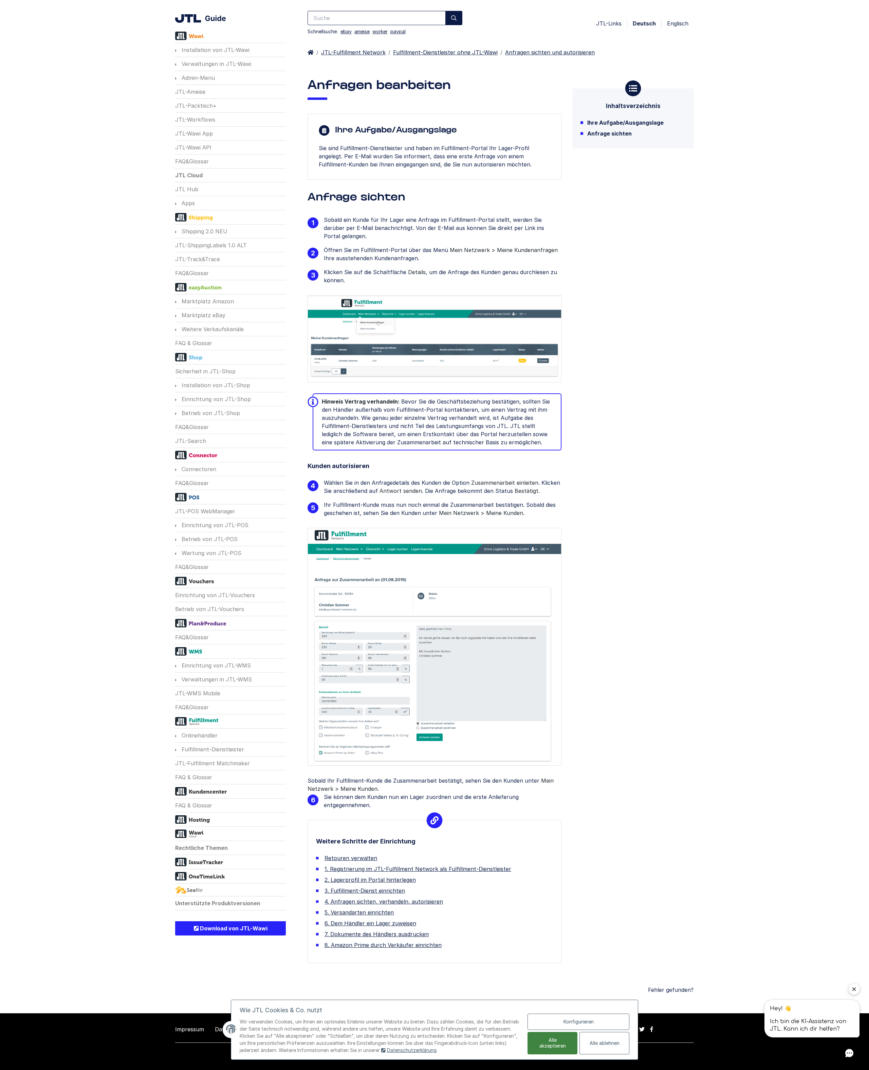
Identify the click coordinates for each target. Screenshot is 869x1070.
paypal (398, 31)
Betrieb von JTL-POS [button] (209, 539)
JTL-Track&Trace (197, 259)
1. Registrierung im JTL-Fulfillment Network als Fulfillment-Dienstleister (418, 869)
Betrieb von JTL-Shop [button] (210, 413)
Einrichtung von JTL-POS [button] (214, 525)
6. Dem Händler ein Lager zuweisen (370, 923)
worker (380, 31)
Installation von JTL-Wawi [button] (214, 50)
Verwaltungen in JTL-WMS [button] (216, 679)
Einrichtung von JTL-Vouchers (215, 595)
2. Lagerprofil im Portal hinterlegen (370, 879)
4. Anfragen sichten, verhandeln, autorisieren (384, 901)
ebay (346, 31)
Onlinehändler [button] (199, 735)
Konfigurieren (578, 1021)
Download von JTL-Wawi (233, 928)
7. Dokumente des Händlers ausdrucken (377, 934)
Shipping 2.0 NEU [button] (203, 231)
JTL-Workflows (195, 119)
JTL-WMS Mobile (197, 693)
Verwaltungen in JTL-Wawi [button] (215, 63)
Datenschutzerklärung (412, 1050)
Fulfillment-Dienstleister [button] (212, 749)
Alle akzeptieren (552, 1043)
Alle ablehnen (605, 1043)
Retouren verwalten (351, 858)
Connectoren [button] (198, 469)
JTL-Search (190, 441)
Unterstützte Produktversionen (217, 903)
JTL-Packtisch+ (196, 105)
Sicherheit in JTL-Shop (205, 371)
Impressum (189, 1029)
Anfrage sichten (609, 133)
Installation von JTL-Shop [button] (215, 385)
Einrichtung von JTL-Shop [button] (215, 399)
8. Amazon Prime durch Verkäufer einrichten (383, 945)
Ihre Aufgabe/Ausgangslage (625, 122)
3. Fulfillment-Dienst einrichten (365, 890)
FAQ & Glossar (193, 343)
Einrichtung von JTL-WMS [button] (215, 665)
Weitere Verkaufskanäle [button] (212, 329)
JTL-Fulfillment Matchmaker (212, 763)
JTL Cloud (189, 175)
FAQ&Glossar (192, 161)
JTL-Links (609, 23)
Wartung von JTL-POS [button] (210, 553)
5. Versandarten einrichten (359, 912)
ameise (362, 31)
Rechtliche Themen (201, 847)
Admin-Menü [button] (197, 77)
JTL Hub (186, 189)
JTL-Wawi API (193, 147)
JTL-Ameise (190, 91)
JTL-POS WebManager (205, 511)
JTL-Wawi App (194, 133)
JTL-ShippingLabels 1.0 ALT (211, 245)
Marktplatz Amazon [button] (207, 301)
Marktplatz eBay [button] (202, 315)
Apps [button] (187, 203)
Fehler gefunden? (671, 989)
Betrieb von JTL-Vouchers (209, 609)
